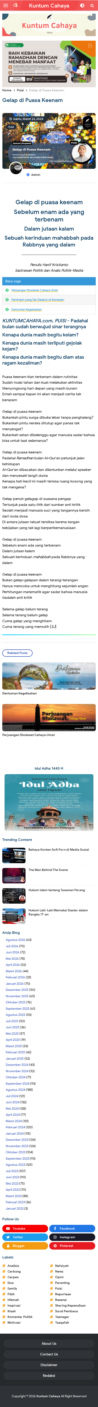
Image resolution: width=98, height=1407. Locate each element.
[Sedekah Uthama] (49, 64)
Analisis (13, 1266)
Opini (59, 1277)
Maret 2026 (14, 971)
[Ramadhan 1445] (49, 802)
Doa (11, 1283)
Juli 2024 (12, 1096)
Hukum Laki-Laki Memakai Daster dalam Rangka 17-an (58, 912)
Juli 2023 (12, 1171)
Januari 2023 (14, 1209)
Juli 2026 (12, 946)
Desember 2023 (17, 1140)
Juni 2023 (12, 1177)
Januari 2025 (15, 1059)
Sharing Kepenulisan (70, 1306)
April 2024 (13, 1115)
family (12, 1288)
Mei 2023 (12, 1184)
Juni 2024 (12, 1102)
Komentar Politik (20, 1317)
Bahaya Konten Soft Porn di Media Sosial (58, 850)
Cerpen (13, 1277)
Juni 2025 (12, 1027)
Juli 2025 (12, 1021)
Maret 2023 (14, 1196)
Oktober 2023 (15, 1152)
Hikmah (13, 1300)
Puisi (11, 127)
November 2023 (17, 1146)
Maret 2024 (14, 1121)
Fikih (11, 1294)
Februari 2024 (15, 1127)
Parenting (62, 1283)
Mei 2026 (12, 959)
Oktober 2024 (16, 1077)
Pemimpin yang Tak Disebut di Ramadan (37, 300)
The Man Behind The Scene (48, 870)
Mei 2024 (12, 1109)
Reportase (63, 1294)
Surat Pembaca (66, 1311)
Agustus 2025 (15, 1015)
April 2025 (13, 1040)
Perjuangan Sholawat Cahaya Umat (34, 290)
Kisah (12, 1311)
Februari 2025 (15, 1052)
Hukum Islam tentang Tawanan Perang (56, 890)
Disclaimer (49, 1365)
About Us (49, 1344)
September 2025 (17, 1009)
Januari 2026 (15, 984)
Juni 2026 (12, 952)
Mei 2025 (12, 1034)
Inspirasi (14, 1306)
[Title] (49, 25)
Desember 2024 (17, 1065)
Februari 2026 (15, 977)
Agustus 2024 (15, 1090)
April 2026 (13, 965)
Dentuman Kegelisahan (26, 309)
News (59, 1271)
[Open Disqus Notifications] (15, 5)
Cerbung (14, 1271)
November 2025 (17, 996)
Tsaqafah (62, 1323)
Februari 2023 (15, 1202)
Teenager (62, 1317)
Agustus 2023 (15, 1165)
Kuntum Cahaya (48, 1396)
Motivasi (14, 1323)
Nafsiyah (62, 1266)
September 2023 (17, 1159)
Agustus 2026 (15, 940)
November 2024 (17, 1071)
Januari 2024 (15, 1134)
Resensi (61, 1300)
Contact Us (49, 1354)
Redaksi (49, 1376)
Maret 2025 (14, 1046)
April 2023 (13, 1190)
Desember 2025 (17, 990)
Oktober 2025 (16, 1002)
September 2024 (17, 1084)
